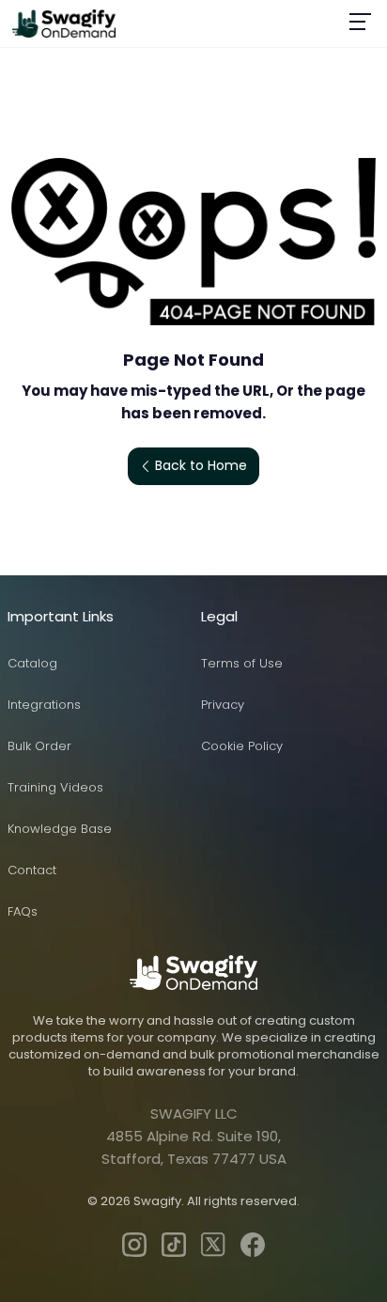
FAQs (23, 911)
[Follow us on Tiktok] (174, 1244)
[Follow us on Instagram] (134, 1244)
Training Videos (55, 787)
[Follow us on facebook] (252, 1244)
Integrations (44, 705)
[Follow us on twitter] (213, 1244)
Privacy (222, 705)
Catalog (32, 663)
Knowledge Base (60, 829)
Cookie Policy (242, 746)
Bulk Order (39, 746)
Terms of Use (242, 663)
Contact (32, 870)
